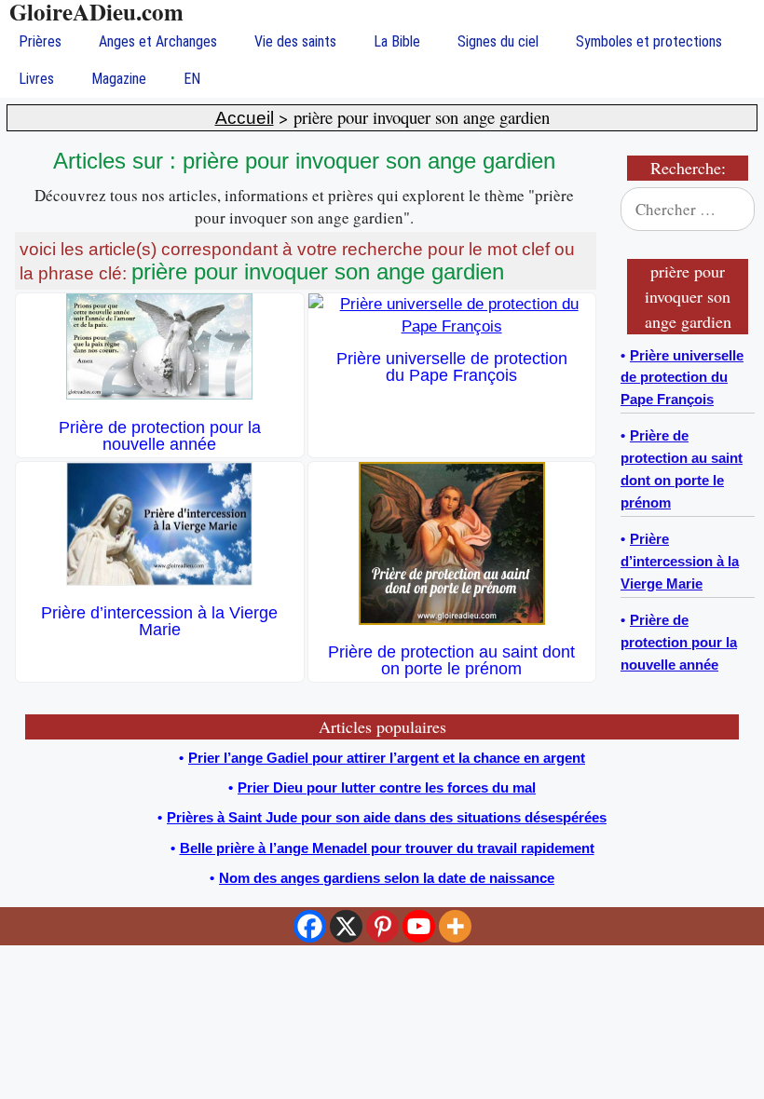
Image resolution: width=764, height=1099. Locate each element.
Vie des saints (295, 41)
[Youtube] (418, 926)
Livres (36, 79)
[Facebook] (309, 926)
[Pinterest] (382, 926)
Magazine (118, 79)
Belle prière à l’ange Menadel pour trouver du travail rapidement (387, 848)
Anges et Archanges (158, 41)
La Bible (397, 41)
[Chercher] (728, 209)
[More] (455, 926)
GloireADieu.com (96, 11)
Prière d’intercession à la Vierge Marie (159, 621)
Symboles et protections (649, 41)
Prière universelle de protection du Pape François (451, 367)
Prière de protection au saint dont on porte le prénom (451, 660)
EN (192, 79)
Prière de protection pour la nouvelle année (160, 436)
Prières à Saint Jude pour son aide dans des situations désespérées (387, 817)
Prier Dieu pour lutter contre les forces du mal (387, 787)
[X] (346, 926)
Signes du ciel (498, 41)
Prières (40, 41)
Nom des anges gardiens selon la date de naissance (386, 878)
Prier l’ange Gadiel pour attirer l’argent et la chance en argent (386, 758)
